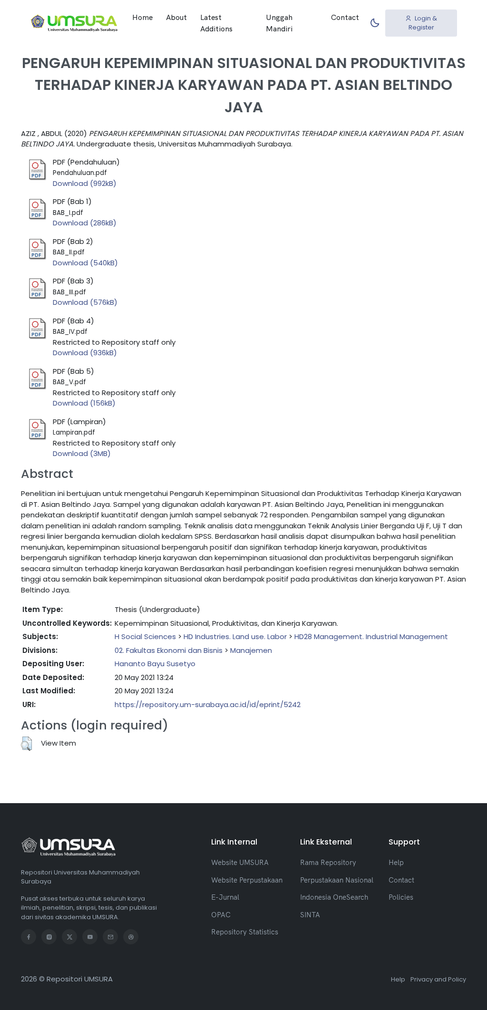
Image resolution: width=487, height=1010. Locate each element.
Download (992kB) (85, 183)
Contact (345, 17)
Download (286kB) (85, 223)
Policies (401, 897)
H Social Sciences (145, 636)
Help (396, 862)
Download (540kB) (85, 263)
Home (142, 17)
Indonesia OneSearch (334, 897)
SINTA (310, 914)
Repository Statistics (244, 931)
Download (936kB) (85, 353)
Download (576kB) (85, 302)
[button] (26, 744)
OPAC (221, 914)
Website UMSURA (240, 862)
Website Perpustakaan (246, 879)
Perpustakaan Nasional (336, 879)
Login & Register (423, 23)
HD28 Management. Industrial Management (371, 636)
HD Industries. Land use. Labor (235, 636)
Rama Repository (328, 862)
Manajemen (251, 650)
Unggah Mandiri (279, 22)
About (176, 17)
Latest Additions (216, 22)
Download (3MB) (82, 453)
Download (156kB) (84, 403)
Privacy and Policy (438, 979)
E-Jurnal (225, 897)
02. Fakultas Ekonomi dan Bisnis (169, 650)
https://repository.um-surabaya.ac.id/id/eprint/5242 (208, 704)
